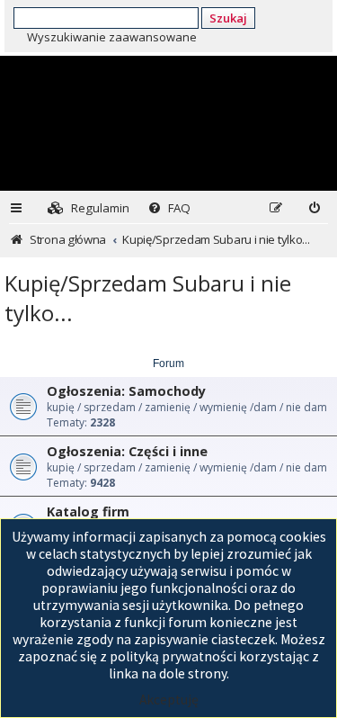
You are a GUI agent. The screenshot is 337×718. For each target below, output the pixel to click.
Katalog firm (88, 511)
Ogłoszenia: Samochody (126, 390)
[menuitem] (88, 208)
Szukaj (228, 18)
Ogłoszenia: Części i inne (127, 451)
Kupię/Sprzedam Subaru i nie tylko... (147, 298)
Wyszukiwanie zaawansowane (112, 37)
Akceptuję (169, 699)
